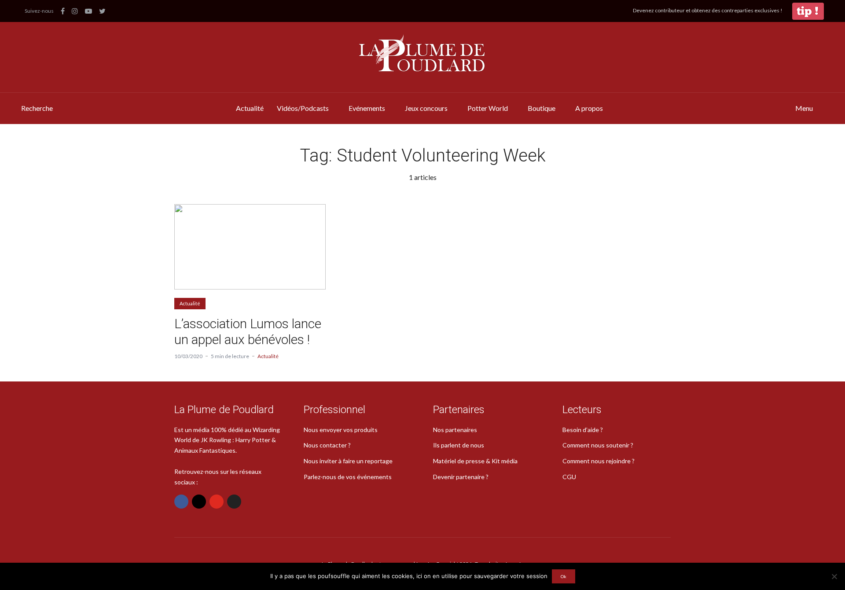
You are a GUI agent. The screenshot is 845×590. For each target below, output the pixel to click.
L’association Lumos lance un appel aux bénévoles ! (247, 331)
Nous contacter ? (327, 445)
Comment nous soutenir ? (597, 445)
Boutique (541, 108)
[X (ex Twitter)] (234, 502)
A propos (589, 108)
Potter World (487, 108)
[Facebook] (181, 502)
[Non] (834, 576)
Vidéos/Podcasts (303, 108)
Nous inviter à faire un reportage (348, 461)
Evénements (367, 108)
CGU (569, 476)
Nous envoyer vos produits (341, 429)
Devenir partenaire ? (461, 476)
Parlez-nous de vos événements (348, 476)
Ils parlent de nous (458, 445)
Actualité (250, 108)
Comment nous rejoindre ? (598, 461)
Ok (563, 576)
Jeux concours (426, 108)
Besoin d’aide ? (582, 429)
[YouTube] (216, 502)
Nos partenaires (455, 429)
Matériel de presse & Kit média (475, 461)
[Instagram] (199, 502)
